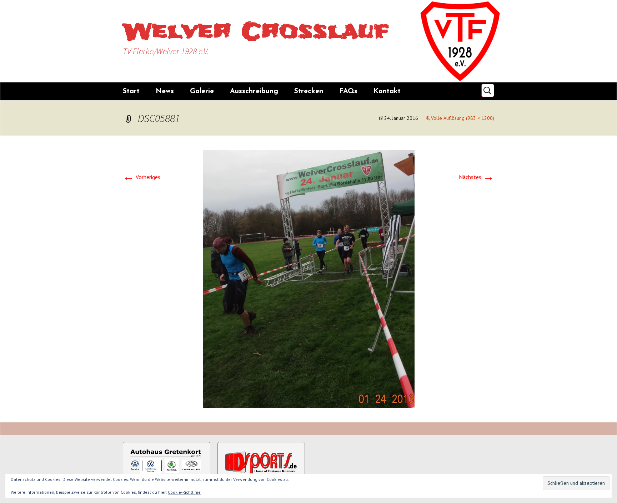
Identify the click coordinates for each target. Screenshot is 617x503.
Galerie (202, 91)
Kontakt (387, 91)
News (165, 91)
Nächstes (476, 177)
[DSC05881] (309, 278)
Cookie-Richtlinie (184, 492)
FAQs (348, 91)
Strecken (308, 91)
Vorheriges (141, 177)
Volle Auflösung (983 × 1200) (462, 118)
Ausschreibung (254, 91)
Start (131, 91)
